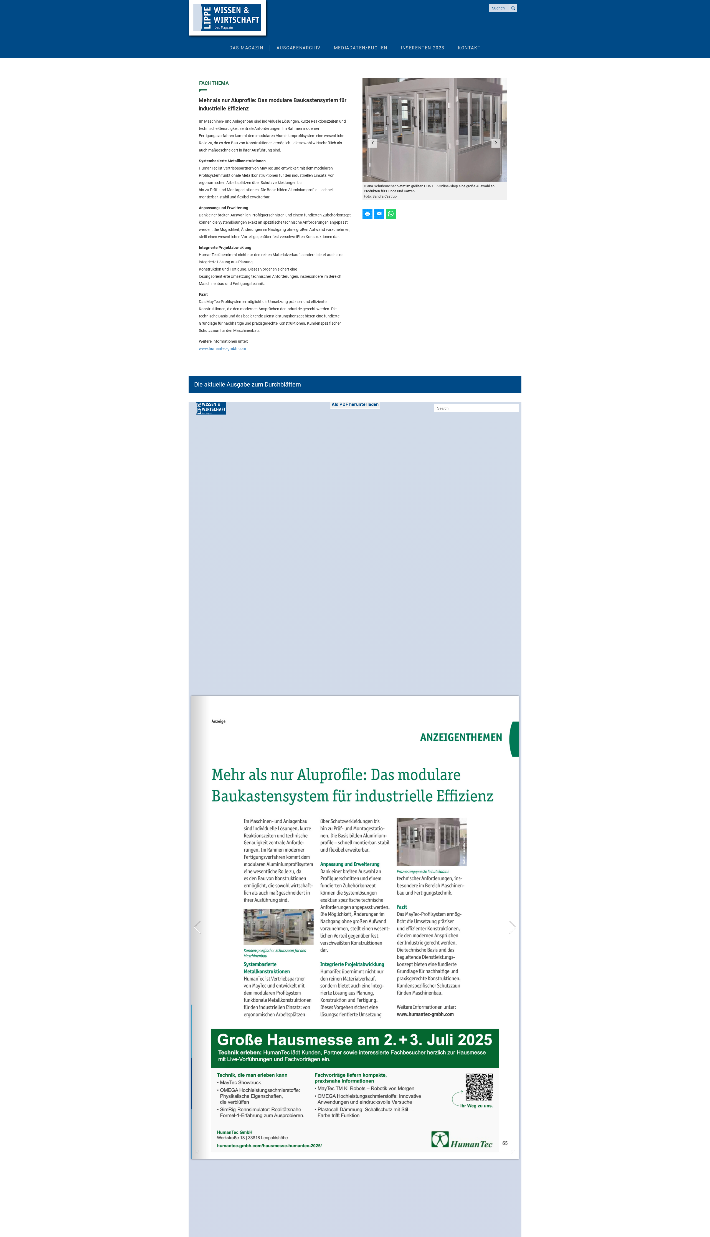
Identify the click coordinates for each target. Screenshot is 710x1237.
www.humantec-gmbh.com (222, 348)
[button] (372, 143)
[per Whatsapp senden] (391, 213)
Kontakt (469, 48)
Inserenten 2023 (423, 48)
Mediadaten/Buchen (360, 48)
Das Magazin (246, 48)
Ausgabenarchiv (298, 48)
